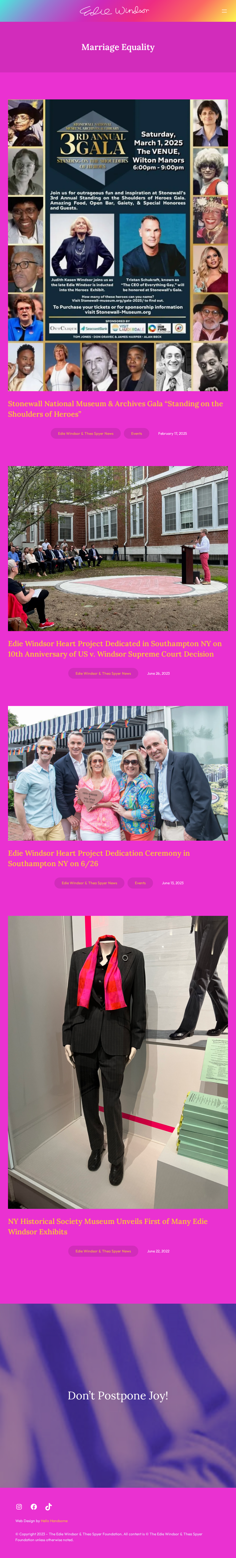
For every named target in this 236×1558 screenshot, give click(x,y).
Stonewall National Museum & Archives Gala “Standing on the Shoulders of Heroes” (115, 409)
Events (136, 433)
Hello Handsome (54, 1520)
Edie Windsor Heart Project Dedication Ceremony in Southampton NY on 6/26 (99, 858)
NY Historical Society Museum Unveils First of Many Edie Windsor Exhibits (108, 1226)
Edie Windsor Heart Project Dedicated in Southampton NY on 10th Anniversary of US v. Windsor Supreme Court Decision (115, 649)
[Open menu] (224, 11)
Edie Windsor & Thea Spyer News (85, 433)
